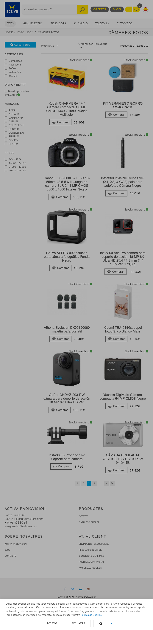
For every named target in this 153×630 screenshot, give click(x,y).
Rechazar (78, 623)
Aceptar (52, 623)
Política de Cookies (91, 615)
